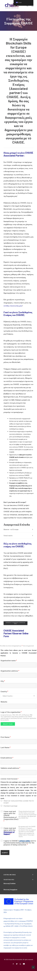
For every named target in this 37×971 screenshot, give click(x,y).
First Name (6, 737)
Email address (7, 758)
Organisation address (10, 671)
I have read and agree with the (10, 831)
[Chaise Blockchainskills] (12, 6)
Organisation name (9, 660)
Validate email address (10, 768)
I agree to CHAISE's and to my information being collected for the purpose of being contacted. (20, 843)
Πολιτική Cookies (9, 883)
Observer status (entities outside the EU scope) (19, 802)
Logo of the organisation (11, 712)
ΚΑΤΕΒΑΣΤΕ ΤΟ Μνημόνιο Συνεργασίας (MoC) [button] (16, 623)
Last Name (5, 747)
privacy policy (24, 841)
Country (4, 691)
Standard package (10, 806)
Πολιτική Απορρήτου (10, 889)
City (3, 681)
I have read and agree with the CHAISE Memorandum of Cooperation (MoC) (11, 816)
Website (4, 702)
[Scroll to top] (33, 967)
